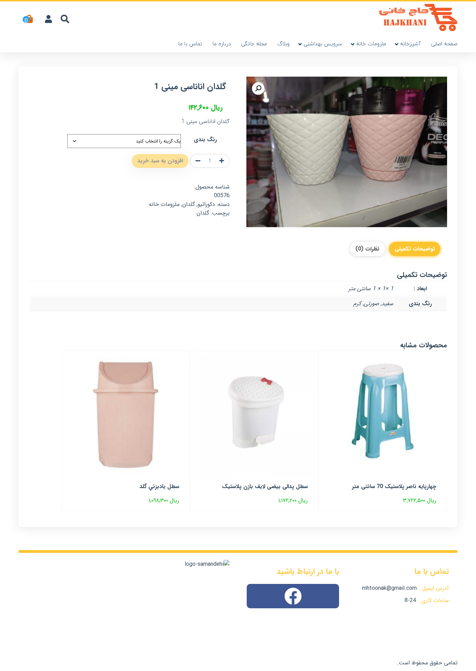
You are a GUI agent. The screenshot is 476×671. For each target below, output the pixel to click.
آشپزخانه (410, 44)
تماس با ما (190, 44)
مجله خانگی (254, 44)
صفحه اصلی (444, 44)
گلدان (188, 204)
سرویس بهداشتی (323, 44)
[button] (258, 88)
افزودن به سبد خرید (160, 160)
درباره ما (222, 44)
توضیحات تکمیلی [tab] (414, 249)
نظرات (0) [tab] (367, 249)
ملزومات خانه (371, 44)
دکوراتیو (206, 204)
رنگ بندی (205, 139)
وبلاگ (283, 44)
